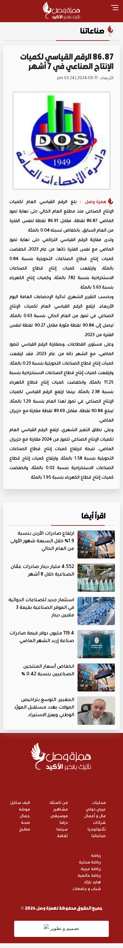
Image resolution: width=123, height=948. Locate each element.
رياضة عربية (91, 868)
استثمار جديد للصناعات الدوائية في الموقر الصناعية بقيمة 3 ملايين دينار (41, 608)
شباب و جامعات (87, 888)
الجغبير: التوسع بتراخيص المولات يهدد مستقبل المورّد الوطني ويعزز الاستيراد (44, 708)
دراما (64, 822)
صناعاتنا (92, 30)
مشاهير (60, 808)
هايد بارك (92, 881)
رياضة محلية (90, 861)
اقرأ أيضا (93, 515)
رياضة (96, 855)
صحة (25, 822)
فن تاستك (59, 802)
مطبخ (24, 828)
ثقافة (62, 835)
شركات (99, 822)
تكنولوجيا (97, 828)
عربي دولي (96, 808)
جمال (25, 815)
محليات (99, 802)
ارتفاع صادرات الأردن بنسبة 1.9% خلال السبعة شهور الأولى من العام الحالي (42, 541)
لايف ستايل (20, 802)
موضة (24, 808)
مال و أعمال (95, 815)
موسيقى (59, 815)
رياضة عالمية (89, 875)
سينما (62, 828)
